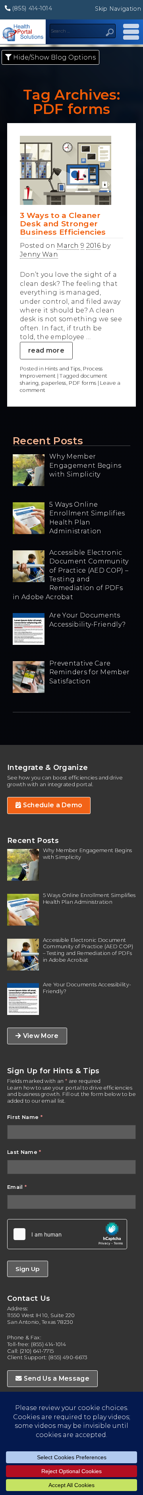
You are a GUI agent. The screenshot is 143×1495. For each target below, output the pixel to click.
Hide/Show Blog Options (54, 57)
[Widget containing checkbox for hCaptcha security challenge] (67, 1234)
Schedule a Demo (51, 805)
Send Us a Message (55, 1378)
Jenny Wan (39, 254)
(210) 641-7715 (37, 1351)
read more (46, 350)
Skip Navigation (118, 8)
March (68, 245)
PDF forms (82, 383)
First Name (25, 1117)
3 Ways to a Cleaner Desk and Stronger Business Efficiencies (63, 223)
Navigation (129, 32)
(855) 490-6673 (67, 1357)
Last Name (24, 1152)
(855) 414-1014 (31, 8)
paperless (53, 383)
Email (17, 1187)
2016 (93, 245)
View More (39, 1036)
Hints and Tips (62, 369)
